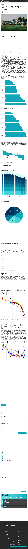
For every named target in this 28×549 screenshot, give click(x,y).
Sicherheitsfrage (3, 420)
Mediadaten (19, 526)
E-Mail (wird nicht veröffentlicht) (5, 416)
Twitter (4, 477)
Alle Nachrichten (7, 534)
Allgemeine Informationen (19, 533)
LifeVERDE (12, 526)
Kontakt (6, 530)
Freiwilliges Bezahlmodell (6, 526)
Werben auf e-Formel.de (19, 524)
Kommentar (3, 425)
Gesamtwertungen (7, 538)
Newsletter (9, 477)
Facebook (2, 477)
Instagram (7, 477)
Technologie (19, 535)
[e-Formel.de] (5, 1)
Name (2, 412)
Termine (6, 539)
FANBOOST (19, 536)
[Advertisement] (14, 235)
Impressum (6, 527)
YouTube (5, 477)
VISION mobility (13, 525)
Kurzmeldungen (6, 535)
